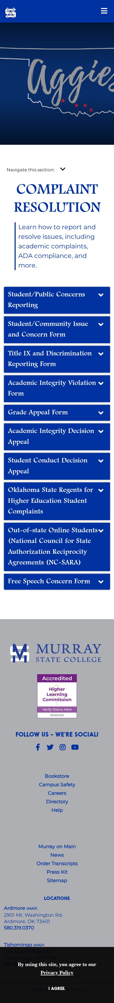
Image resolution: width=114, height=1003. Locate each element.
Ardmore (15, 908)
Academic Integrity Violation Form (52, 389)
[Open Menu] (104, 10)
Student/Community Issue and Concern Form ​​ (48, 330)
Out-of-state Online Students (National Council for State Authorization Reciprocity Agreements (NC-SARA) (53, 547)
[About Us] (57, 653)
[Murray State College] (41, 12)
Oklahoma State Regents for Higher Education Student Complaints (50, 501)
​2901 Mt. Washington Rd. (33, 915)
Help (57, 810)
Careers (57, 793)
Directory (57, 802)
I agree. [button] (57, 988)
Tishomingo (18, 945)
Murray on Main (57, 846)
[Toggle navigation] (63, 169)
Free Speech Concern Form (49, 581)
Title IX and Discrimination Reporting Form (50, 359)
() (38, 945)
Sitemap (57, 880)
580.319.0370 (19, 928)
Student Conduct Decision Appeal (47, 466)
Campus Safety (57, 785)
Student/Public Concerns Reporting (46, 300)
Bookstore (57, 776)
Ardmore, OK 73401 (27, 921)
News (57, 855)
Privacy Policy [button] (57, 972)
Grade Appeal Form (38, 412)
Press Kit (57, 872)
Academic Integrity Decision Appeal (51, 437)
